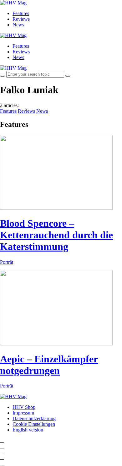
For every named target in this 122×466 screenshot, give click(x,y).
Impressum (23, 412)
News (18, 24)
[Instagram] (2, 440)
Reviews (21, 19)
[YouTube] (2, 451)
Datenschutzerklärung (34, 418)
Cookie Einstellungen (34, 424)
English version (28, 429)
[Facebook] (2, 446)
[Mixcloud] (2, 457)
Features (21, 13)
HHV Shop (24, 407)
